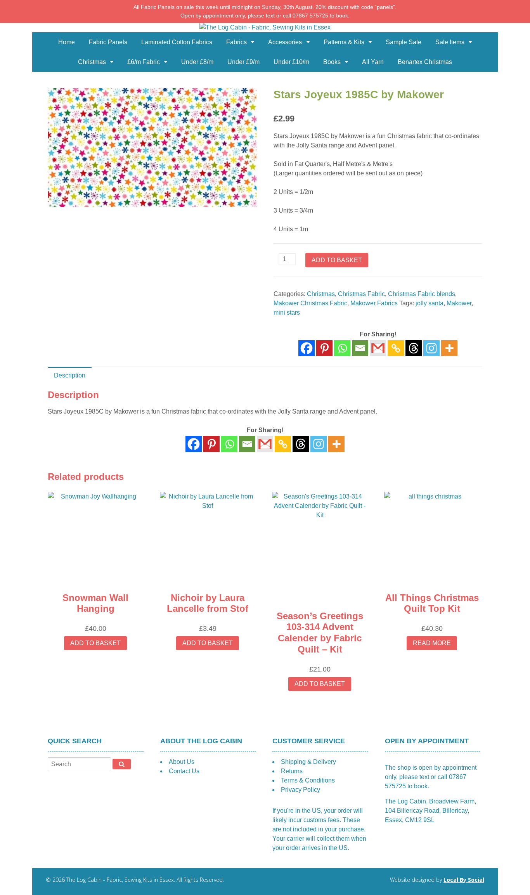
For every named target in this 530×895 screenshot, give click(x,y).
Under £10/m (291, 62)
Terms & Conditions (308, 780)
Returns (292, 771)
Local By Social (463, 879)
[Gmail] (265, 444)
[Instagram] (431, 348)
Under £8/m (197, 62)
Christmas (92, 62)
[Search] (122, 764)
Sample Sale (403, 42)
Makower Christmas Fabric (310, 303)
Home (66, 42)
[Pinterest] (324, 348)
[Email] (360, 348)
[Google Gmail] (378, 348)
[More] (449, 348)
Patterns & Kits (344, 42)
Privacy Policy (300, 789)
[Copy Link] (396, 348)
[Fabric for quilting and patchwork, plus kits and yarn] (265, 27)
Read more (432, 643)
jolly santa (429, 303)
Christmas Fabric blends (421, 294)
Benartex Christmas (425, 62)
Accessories (285, 42)
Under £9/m (243, 62)
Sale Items (449, 42)
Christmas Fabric (361, 294)
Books (332, 62)
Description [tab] (69, 375)
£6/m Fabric (143, 62)
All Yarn (373, 62)
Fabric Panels (108, 42)
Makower (459, 303)
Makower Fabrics (374, 303)
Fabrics (236, 42)
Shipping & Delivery (308, 761)
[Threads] (413, 348)
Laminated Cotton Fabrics (176, 42)
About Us (181, 761)
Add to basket (337, 260)
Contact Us (184, 771)
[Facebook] (306, 348)
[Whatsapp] (342, 348)
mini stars (287, 312)
